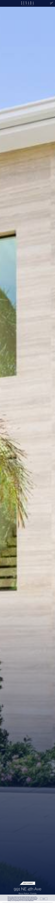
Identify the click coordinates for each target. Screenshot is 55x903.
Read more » (31, 900)
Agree (43, 898)
